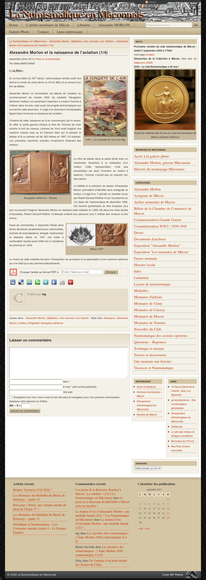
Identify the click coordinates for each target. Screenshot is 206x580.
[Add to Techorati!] (38, 282)
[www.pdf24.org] (13, 272)
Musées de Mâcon (147, 414)
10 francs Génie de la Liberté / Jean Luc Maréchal (183, 390)
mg (44, 294)
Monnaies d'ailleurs (148, 296)
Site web (68, 392)
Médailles (76, 41)
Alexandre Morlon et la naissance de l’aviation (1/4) (58, 52)
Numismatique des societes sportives (160, 335)
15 (168, 508)
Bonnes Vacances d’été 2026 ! (32, 489)
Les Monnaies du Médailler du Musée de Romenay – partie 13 (39, 516)
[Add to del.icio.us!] (21, 282)
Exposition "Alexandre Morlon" (157, 245)
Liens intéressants (70, 32)
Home (13, 25)
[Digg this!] (13, 282)
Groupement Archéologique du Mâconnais (146, 405)
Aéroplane (109, 318)
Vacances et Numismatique (153, 367)
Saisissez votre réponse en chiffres (28, 401)
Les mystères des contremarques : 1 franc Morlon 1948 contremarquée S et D (102, 537)
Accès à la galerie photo (151, 156)
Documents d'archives (150, 239)
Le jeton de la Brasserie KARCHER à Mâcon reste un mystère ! (102, 502)
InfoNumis (176, 426)
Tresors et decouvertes (150, 354)
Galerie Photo (19, 32)
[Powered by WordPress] (193, 574)
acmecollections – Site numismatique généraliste (183, 404)
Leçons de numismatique (152, 284)
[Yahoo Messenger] (71, 282)
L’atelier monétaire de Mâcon (47, 25)
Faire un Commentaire (48, 59)
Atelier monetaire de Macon (154, 202)
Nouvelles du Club (147, 329)
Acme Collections (146, 386)
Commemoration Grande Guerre (157, 219)
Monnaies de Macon (149, 316)
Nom (65, 381)
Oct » (147, 528)
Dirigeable (34, 323)
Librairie (83, 25)
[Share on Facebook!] (54, 282)
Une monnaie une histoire (98, 41)
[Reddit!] (62, 282)
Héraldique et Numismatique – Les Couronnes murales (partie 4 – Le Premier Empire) (39, 528)
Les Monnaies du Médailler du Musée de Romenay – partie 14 (39, 497)
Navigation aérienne (52, 323)
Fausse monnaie (145, 258)
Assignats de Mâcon (149, 195)
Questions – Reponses (150, 341)
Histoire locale (144, 264)
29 (168, 517)
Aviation (22, 323)
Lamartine (141, 277)
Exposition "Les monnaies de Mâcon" (161, 251)
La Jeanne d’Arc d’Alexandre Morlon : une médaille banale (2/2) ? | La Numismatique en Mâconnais (102, 515)
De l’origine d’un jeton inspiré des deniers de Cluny (101, 562)
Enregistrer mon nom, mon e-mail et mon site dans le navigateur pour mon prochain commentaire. (66, 397)
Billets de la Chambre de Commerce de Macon (163, 211)
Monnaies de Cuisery (149, 309)
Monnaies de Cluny (148, 303)
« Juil (140, 528)
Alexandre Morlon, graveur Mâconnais (162, 162)
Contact (43, 32)
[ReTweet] (46, 282)
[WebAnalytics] (0, 577)
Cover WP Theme (172, 574)
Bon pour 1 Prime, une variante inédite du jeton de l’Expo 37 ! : (39, 507)
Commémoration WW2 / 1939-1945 (160, 226)
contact (149, 54)
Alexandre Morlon (59, 41)
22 (168, 513)
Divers (138, 232)
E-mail (66, 386)
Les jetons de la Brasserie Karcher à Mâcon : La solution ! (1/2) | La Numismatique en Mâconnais (98, 493)
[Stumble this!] (29, 282)
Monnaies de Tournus (149, 322)
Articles (152, 2)
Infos (137, 271)
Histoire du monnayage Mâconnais (159, 169)
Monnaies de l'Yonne (182, 441)
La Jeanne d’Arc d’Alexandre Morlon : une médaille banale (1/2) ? (102, 523)
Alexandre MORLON (114, 25)
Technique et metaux (149, 348)
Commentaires (152, 6)
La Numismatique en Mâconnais (27, 41)
